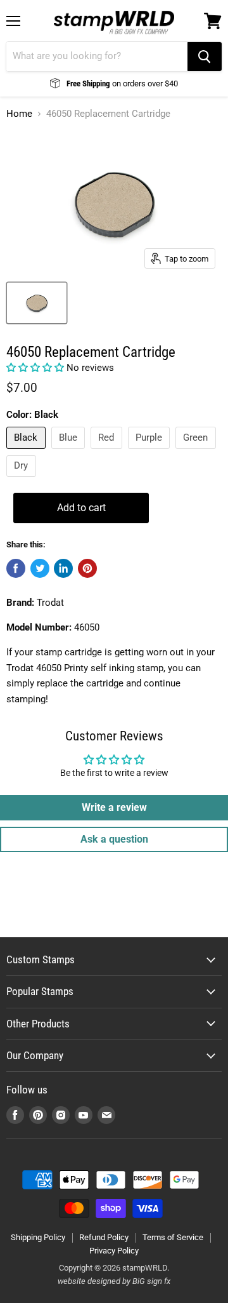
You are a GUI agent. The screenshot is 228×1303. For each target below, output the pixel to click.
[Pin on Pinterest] (87, 568)
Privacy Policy (114, 1250)
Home (19, 114)
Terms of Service (172, 1237)
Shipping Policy (38, 1237)
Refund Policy (104, 1237)
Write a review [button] (114, 807)
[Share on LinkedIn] (63, 568)
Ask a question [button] (114, 839)
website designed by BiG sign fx (114, 1281)
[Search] (204, 56)
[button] (36, 367)
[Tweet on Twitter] (39, 568)
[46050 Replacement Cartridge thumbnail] (36, 303)
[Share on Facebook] (15, 568)
